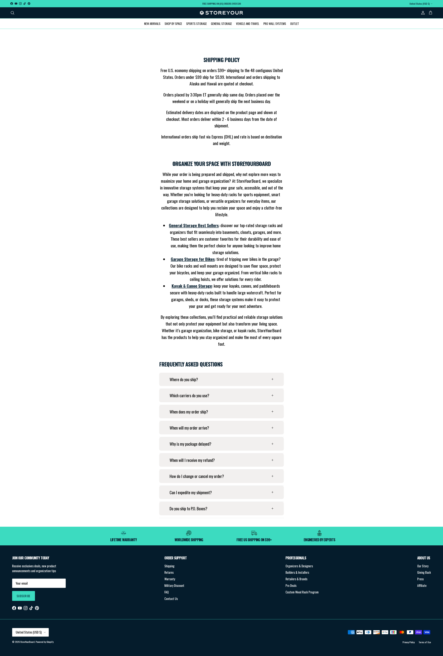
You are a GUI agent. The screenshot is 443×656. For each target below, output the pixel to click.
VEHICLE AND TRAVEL (247, 23)
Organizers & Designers (299, 566)
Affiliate (422, 585)
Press (420, 579)
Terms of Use (425, 642)
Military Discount (174, 585)
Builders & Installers (297, 572)
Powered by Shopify (44, 642)
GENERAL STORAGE (221, 23)
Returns (169, 572)
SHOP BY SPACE (173, 23)
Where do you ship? (184, 379)
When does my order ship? (189, 412)
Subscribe (23, 596)
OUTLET (294, 23)
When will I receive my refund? (192, 460)
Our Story (422, 566)
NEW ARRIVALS (152, 23)
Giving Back (424, 572)
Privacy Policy (409, 642)
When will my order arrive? (189, 428)
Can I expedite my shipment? (191, 492)
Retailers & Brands (296, 579)
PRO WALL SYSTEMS (274, 23)
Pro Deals (291, 585)
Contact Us (171, 598)
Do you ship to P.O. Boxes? (188, 508)
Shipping (169, 566)
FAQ (166, 592)
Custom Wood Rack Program (302, 592)
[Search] (12, 13)
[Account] (422, 13)
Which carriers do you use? (189, 395)
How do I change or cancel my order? (197, 476)
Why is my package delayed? (190, 444)
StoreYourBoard (27, 642)
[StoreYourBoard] (221, 13)
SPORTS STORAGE (196, 23)
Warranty (169, 579)
